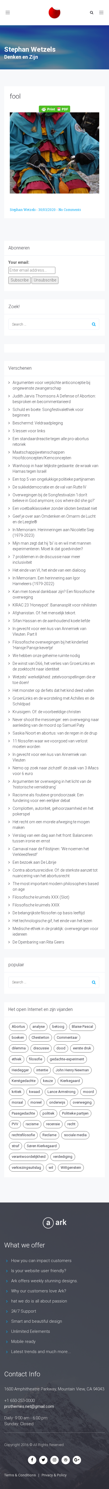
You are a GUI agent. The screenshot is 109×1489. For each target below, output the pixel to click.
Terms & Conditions (20, 1475)
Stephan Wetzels (23, 210)
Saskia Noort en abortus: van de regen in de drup (55, 733)
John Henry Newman (72, 1070)
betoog (58, 1026)
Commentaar (67, 1037)
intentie (42, 1070)
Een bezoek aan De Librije (34, 862)
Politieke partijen (75, 1113)
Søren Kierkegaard (42, 1146)
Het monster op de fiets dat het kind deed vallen (53, 690)
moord (88, 1092)
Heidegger (20, 1070)
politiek (48, 1113)
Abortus (18, 1026)
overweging (82, 1102)
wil (51, 1167)
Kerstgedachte (23, 1081)
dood (60, 1048)
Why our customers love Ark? (38, 1291)
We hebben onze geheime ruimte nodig (46, 655)
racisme (32, 1124)
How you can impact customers (41, 1260)
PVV (15, 1124)
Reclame (49, 1135)
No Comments (69, 210)
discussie (41, 1048)
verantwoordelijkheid (29, 1156)
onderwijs (57, 1102)
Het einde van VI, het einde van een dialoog (49, 570)
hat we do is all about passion (39, 1301)
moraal (17, 1102)
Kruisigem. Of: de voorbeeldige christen (47, 712)
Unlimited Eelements (30, 1331)
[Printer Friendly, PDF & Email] (54, 109)
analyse (38, 1026)
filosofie (35, 1059)
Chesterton (40, 1037)
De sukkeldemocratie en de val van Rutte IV (49, 487)
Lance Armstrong (61, 1092)
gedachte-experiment (67, 1059)
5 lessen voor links (29, 431)
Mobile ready (23, 1341)
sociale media (75, 1135)
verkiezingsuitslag (26, 1167)
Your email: (18, 262)
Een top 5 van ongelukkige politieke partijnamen (54, 479)
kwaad (34, 1092)
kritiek (17, 1092)
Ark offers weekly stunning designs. (44, 1280)
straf (15, 1146)
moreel (36, 1102)
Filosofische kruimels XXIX (36, 905)
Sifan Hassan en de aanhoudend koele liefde (51, 621)
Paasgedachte (23, 1113)
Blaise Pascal (82, 1026)
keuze (48, 1081)
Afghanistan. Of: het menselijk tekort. (44, 613)
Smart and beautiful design (36, 1321)
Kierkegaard (70, 1081)
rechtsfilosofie (23, 1135)
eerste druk (82, 1048)
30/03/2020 (47, 210)
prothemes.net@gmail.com (29, 1406)
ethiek (17, 1059)
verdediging (62, 1156)
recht (71, 1124)
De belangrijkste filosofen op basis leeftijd (49, 913)
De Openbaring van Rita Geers (38, 942)
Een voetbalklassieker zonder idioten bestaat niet (55, 508)
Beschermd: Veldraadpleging (38, 423)
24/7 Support (23, 1311)
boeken (18, 1037)
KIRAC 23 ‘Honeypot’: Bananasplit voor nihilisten (55, 605)
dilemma (19, 1048)
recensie (53, 1124)
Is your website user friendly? (38, 1270)
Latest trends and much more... (41, 1351)
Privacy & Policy (54, 1475)
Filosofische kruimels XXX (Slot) (41, 897)
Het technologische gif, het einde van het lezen (52, 921)
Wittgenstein (71, 1167)
